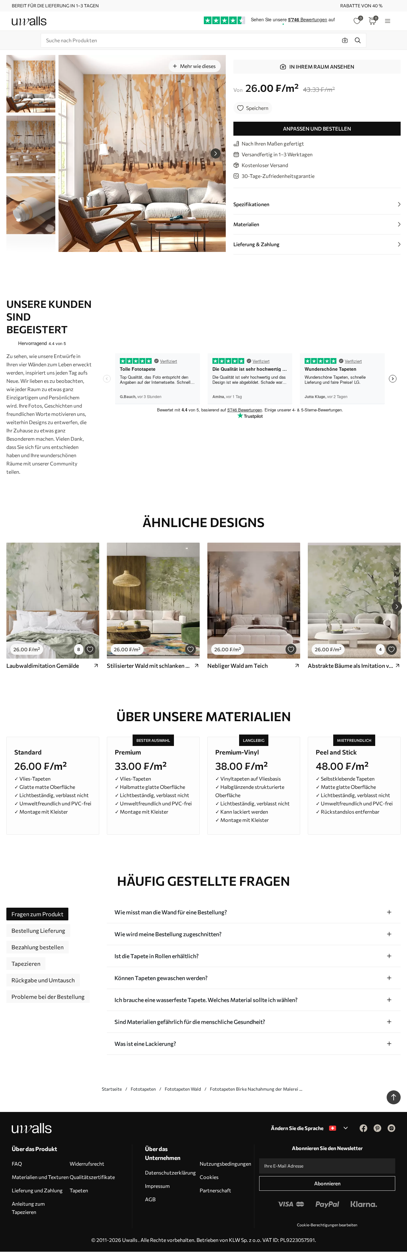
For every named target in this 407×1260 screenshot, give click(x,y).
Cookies (209, 1177)
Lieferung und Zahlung (37, 1190)
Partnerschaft (215, 1190)
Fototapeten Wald (183, 1089)
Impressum (157, 1186)
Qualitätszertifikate (92, 1177)
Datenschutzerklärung (170, 1172)
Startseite (112, 1089)
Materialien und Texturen (40, 1177)
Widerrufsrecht (87, 1164)
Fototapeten (143, 1089)
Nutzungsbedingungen (225, 1164)
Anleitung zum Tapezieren (28, 1208)
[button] (215, 153)
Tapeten (79, 1190)
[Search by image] (345, 40)
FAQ (17, 1164)
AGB (150, 1199)
